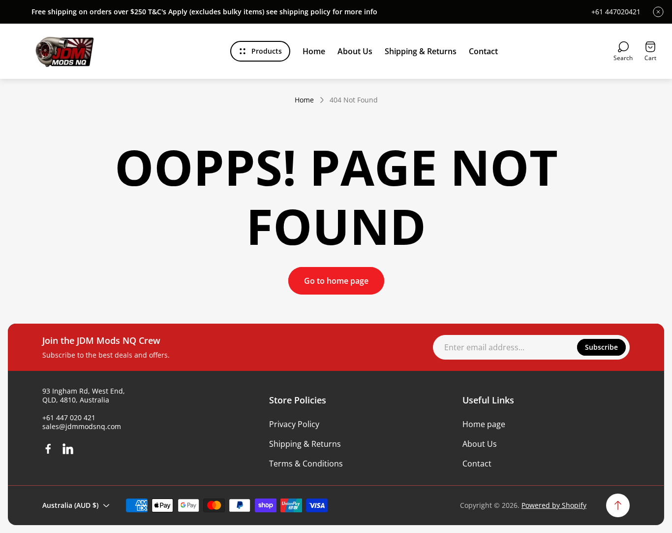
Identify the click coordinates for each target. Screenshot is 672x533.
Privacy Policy (294, 424)
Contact (476, 463)
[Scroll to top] (618, 505)
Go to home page (336, 280)
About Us (479, 443)
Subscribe (601, 347)
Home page (483, 424)
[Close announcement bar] (658, 12)
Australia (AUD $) (70, 505)
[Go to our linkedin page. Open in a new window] (68, 449)
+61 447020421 (616, 11)
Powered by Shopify (553, 505)
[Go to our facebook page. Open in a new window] (48, 449)
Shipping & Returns (305, 443)
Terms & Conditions (306, 463)
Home (304, 100)
